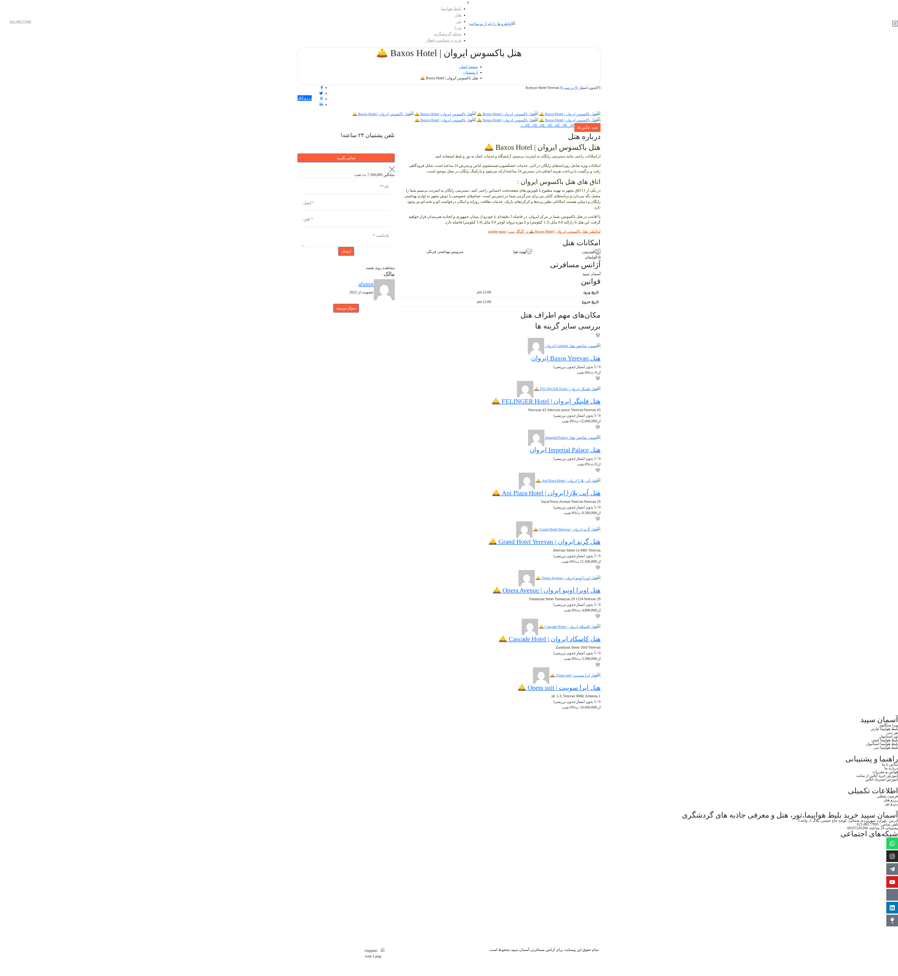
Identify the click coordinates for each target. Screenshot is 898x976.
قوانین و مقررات (885, 772)
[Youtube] (892, 882)
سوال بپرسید (346, 308)
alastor (366, 284)
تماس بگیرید (346, 158)
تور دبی (892, 733)
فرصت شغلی (887, 796)
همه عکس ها (587, 127)
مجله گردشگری (447, 34)
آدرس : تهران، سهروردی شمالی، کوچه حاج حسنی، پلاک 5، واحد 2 (848, 820)
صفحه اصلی (468, 67)
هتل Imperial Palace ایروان (565, 449)
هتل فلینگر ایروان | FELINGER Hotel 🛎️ (546, 401)
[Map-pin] (892, 920)
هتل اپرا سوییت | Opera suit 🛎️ (559, 687)
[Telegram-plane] (892, 869)
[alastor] (536, 346)
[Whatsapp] (892, 843)
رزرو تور (891, 804)
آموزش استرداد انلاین (881, 779)
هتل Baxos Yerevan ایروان (566, 358)
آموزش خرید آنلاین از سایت (877, 776)
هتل (458, 15)
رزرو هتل (891, 800)
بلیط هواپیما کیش (885, 740)
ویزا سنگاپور (888, 725)
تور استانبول (888, 736)
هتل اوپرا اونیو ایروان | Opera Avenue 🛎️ (547, 590)
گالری (570, 126)
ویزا (458, 27)
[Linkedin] (892, 908)
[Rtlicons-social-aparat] (892, 895)
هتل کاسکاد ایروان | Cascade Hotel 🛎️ (550, 639)
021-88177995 (20, 22)
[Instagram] (892, 856)
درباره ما (891, 768)
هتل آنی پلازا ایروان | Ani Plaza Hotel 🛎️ (546, 493)
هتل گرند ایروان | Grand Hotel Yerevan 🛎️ (545, 541)
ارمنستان (470, 72)
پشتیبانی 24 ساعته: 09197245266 (872, 828)
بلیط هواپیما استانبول (882, 744)
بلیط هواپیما (451, 8)
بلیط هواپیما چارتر (884, 729)
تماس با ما (890, 764)
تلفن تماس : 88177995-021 (877, 824)
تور (458, 21)
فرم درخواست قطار (443, 40)
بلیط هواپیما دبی (886, 747)
